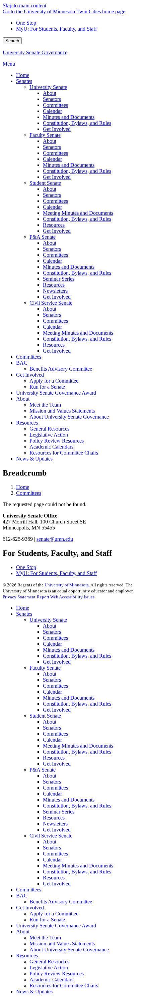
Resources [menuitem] (54, 225)
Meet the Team (45, 937)
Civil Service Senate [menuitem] (50, 303)
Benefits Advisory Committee (60, 901)
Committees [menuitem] (55, 105)
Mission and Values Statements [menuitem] (62, 411)
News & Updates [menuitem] (34, 459)
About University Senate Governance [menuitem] (69, 417)
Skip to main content (24, 5)
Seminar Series (58, 812)
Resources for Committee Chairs (63, 985)
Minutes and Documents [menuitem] (68, 117)
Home (22, 487)
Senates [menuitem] (24, 81)
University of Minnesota (67, 584)
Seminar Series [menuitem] (58, 279)
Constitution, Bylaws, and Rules (77, 656)
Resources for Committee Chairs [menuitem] (63, 453)
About (49, 626)
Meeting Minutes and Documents (78, 746)
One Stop (26, 23)
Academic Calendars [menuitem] (51, 447)
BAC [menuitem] (21, 363)
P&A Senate (42, 770)
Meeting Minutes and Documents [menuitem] (78, 213)
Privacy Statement (19, 596)
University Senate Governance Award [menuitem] (56, 393)
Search (12, 40)
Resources (54, 758)
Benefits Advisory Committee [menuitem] (60, 369)
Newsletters (55, 824)
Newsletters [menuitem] (55, 291)
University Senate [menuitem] (48, 87)
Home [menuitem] (22, 75)
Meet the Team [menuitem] (45, 405)
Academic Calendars (51, 979)
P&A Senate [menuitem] (42, 237)
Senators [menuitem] (52, 99)
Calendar (52, 644)
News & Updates (34, 991)
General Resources (49, 961)
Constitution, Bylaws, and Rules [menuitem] (77, 123)
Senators (52, 632)
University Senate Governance (35, 52)
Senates (24, 614)
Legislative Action (48, 967)
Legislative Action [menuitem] (48, 435)
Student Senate (45, 716)
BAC (21, 895)
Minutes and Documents (68, 650)
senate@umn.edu (55, 539)
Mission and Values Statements (62, 943)
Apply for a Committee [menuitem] (53, 381)
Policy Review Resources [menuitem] (56, 441)
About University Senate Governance (69, 949)
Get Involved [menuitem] (57, 129)
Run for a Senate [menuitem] (47, 387)
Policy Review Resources (56, 973)
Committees (28, 493)
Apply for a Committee (53, 913)
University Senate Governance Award (56, 925)
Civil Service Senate (50, 835)
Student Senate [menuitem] (45, 183)
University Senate (48, 620)
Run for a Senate (47, 919)
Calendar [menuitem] (52, 111)
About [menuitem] (49, 93)
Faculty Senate (45, 668)
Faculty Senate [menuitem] (45, 135)
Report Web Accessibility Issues (65, 596)
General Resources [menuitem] (49, 429)
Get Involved (57, 662)
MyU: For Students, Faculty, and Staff (56, 29)
